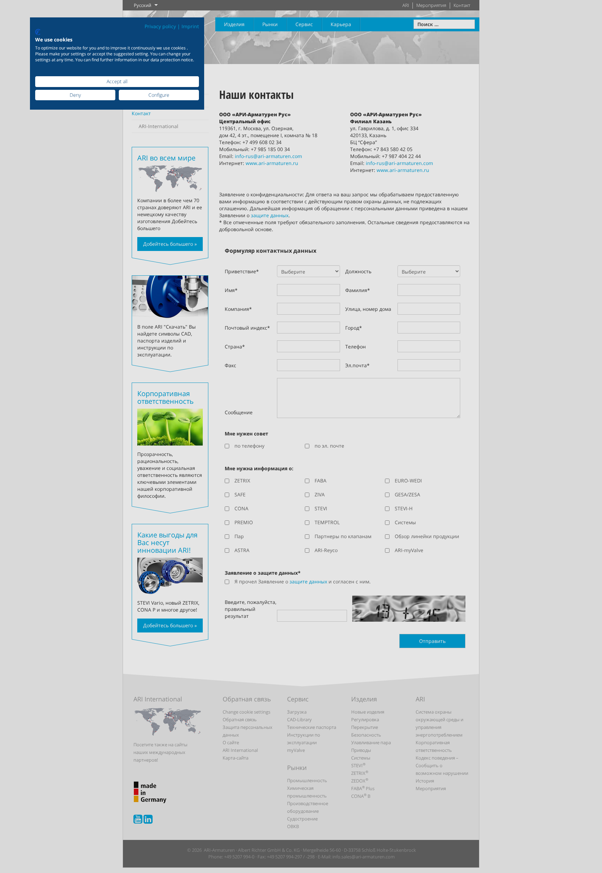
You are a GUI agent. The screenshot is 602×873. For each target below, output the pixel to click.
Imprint (190, 26)
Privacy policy (160, 26)
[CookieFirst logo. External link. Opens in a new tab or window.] (37, 32)
